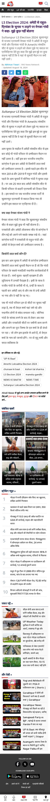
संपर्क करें (26, 783)
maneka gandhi (34, 374)
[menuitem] (10, 10)
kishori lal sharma (34, 369)
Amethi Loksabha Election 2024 (20, 364)
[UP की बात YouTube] (32, 766)
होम (7, 783)
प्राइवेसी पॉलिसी (38, 783)
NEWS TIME (32, 379)
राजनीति (30, 10)
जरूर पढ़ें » (7, 603)
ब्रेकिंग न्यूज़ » (9, 491)
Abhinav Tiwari (12, 64)
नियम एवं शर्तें (25, 787)
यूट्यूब (26, 396)
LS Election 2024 (12, 374)
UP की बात (20, 10)
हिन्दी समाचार (6, 16)
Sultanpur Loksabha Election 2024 (21, 385)
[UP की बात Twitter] (25, 766)
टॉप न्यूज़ (10, 10)
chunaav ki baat (11, 369)
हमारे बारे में (15, 783)
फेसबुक (20, 396)
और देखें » (7, 675)
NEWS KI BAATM (12, 379)
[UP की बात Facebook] (18, 766)
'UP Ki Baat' (9, 358)
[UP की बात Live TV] (40, 5)
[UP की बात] (10, 7)
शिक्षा (45, 10)
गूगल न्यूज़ (12, 396)
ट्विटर (35, 396)
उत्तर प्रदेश (18, 16)
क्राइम (39, 10)
